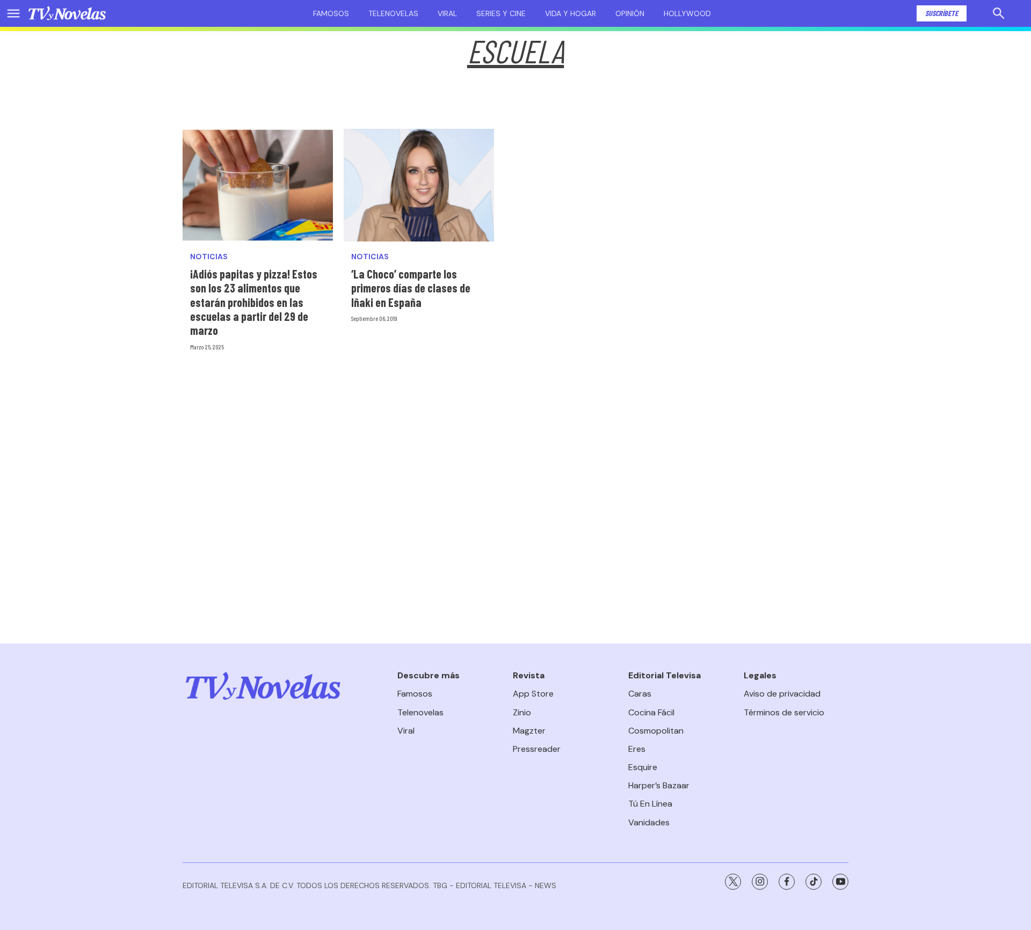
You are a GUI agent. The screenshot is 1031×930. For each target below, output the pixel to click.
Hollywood (687, 13)
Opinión (629, 13)
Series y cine (501, 13)
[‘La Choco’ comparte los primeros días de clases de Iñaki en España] (419, 185)
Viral (447, 13)
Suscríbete (941, 13)
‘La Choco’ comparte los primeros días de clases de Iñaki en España (410, 288)
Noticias (209, 256)
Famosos (331, 13)
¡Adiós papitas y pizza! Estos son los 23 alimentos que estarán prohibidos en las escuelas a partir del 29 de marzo (253, 302)
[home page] (67, 13)
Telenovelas (393, 13)
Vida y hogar (570, 13)
